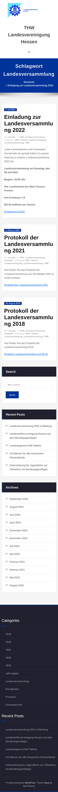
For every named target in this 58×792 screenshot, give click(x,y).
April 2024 (15, 522)
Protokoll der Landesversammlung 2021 (28, 244)
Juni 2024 (15, 514)
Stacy (46, 782)
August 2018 (17, 585)
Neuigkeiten (12, 689)
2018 (22, 330)
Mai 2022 (15, 554)
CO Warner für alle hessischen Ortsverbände (31, 757)
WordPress (30, 782)
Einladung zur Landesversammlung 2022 (30, 85)
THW (27, 142)
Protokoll (8, 260)
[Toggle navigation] (29, 51)
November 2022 (19, 538)
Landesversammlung (35, 137)
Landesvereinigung (37, 140)
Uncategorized (14, 704)
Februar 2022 (17, 561)
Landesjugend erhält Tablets (25, 445)
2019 (8, 642)
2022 (22, 137)
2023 (8, 665)
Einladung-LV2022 (14, 211)
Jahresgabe (12, 673)
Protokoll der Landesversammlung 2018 (28, 317)
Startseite (29, 82)
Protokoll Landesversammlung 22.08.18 (26, 354)
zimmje (11, 137)
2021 (22, 257)
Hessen (24, 140)
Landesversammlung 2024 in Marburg (31, 426)
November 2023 (19, 530)
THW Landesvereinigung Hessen (29, 34)
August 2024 (17, 507)
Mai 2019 (15, 577)
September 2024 (19, 499)
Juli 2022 (15, 546)
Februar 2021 (17, 569)
